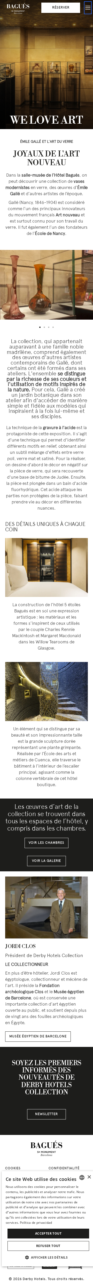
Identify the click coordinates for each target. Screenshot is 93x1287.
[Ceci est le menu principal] (87, 8)
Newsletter (46, 1114)
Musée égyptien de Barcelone (38, 1036)
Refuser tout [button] (48, 1246)
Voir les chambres (46, 842)
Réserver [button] (60, 7)
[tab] (40, 327)
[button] (48, 1257)
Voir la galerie (46, 861)
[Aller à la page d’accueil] (18, 9)
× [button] (89, 1177)
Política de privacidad (36, 1222)
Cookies (13, 1168)
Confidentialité (64, 1168)
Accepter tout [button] (48, 1233)
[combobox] (81, 1177)
